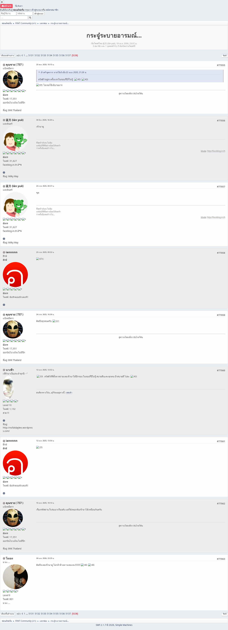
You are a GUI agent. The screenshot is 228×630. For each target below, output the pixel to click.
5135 (55, 55)
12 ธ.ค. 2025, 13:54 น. (45, 440)
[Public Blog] (4, 172)
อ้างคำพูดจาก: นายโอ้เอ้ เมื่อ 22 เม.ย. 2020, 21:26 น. (63, 72)
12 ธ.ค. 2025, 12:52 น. (45, 369)
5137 (68, 55)
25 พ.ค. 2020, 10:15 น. (45, 64)
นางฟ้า (10, 370)
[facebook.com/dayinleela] (4, 420)
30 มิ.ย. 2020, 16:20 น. (45, 120)
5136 (62, 55)
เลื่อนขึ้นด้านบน (7, 613)
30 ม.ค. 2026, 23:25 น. (45, 558)
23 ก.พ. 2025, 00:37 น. (45, 186)
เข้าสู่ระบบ (36, 9)
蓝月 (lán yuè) (14, 120)
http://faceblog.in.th (216, 151)
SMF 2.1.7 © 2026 (105, 624)
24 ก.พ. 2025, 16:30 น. (45, 314)
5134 (49, 55)
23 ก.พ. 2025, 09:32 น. (45, 252)
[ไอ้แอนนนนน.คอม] (4, 304)
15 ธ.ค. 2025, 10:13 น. (45, 503)
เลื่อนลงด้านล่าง (7, 55)
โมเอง (9, 558)
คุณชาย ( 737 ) (14, 64)
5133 (43, 55)
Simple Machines (123, 624)
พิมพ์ (224, 55)
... (27, 55)
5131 (31, 55)
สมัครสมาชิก (52, 9)
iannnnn (12, 252)
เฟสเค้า (69, 392)
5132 (37, 55)
